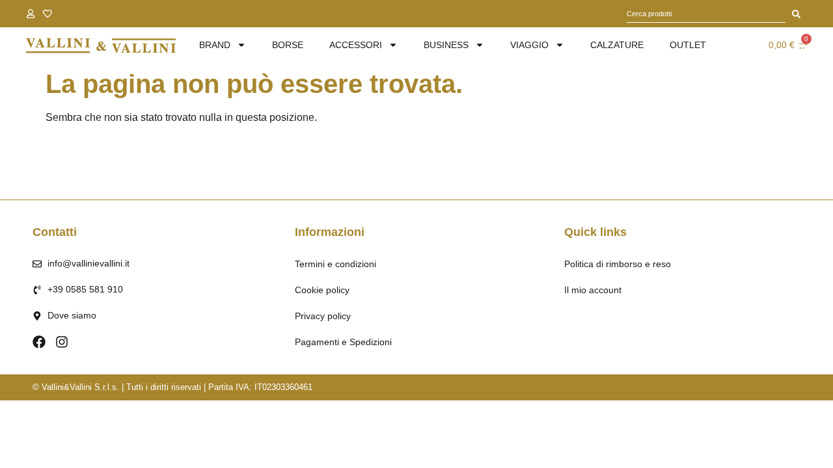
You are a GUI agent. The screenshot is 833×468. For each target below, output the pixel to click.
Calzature (617, 45)
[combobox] (706, 14)
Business (446, 45)
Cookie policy (322, 290)
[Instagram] (61, 341)
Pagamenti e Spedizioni (343, 342)
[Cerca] (796, 14)
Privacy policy (323, 316)
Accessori (355, 45)
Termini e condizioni (335, 264)
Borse (287, 45)
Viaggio (529, 45)
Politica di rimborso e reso (617, 264)
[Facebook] (39, 341)
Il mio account (592, 290)
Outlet (688, 45)
